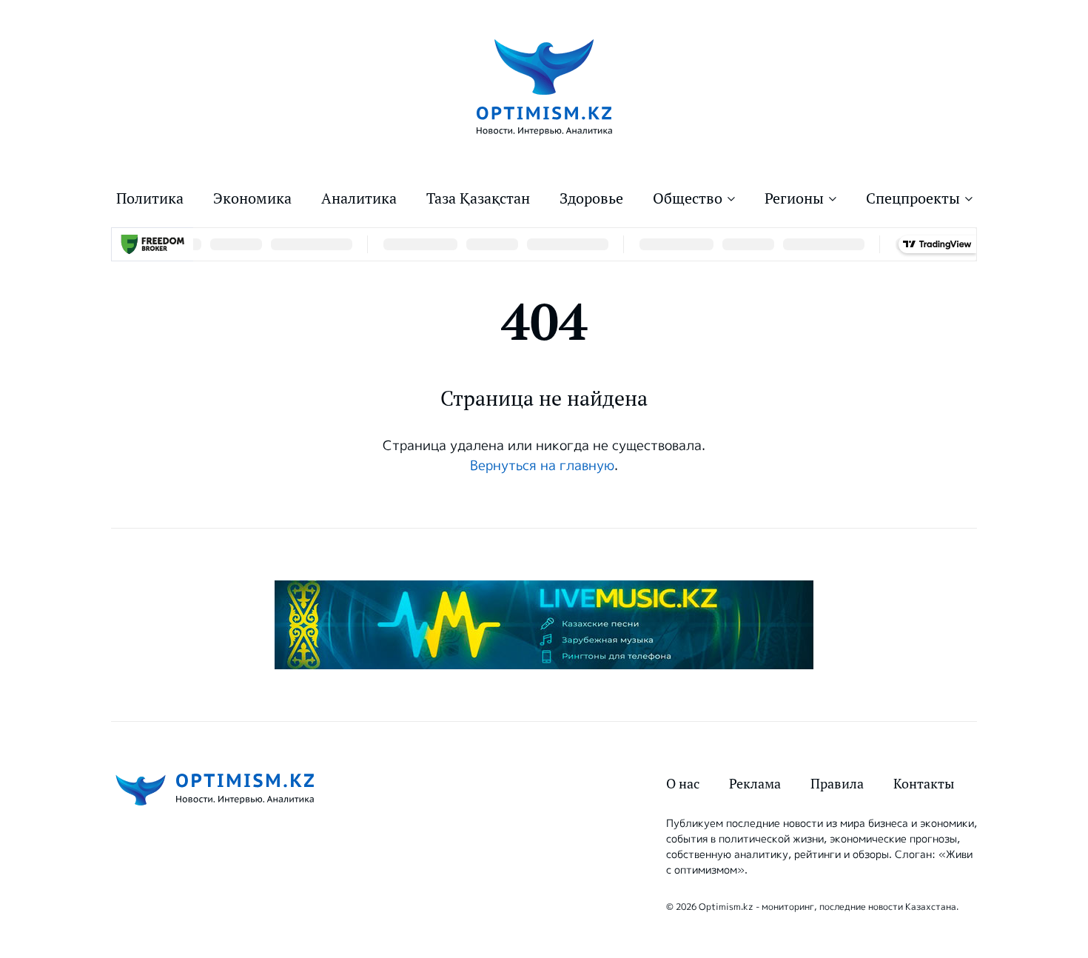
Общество (687, 198)
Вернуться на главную (542, 465)
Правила (837, 783)
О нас (682, 783)
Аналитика (359, 198)
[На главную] (544, 86)
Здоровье (591, 198)
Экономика (252, 198)
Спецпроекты (913, 198)
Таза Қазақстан (478, 198)
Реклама (755, 783)
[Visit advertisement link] (544, 624)
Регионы (794, 198)
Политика (150, 198)
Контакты (923, 783)
